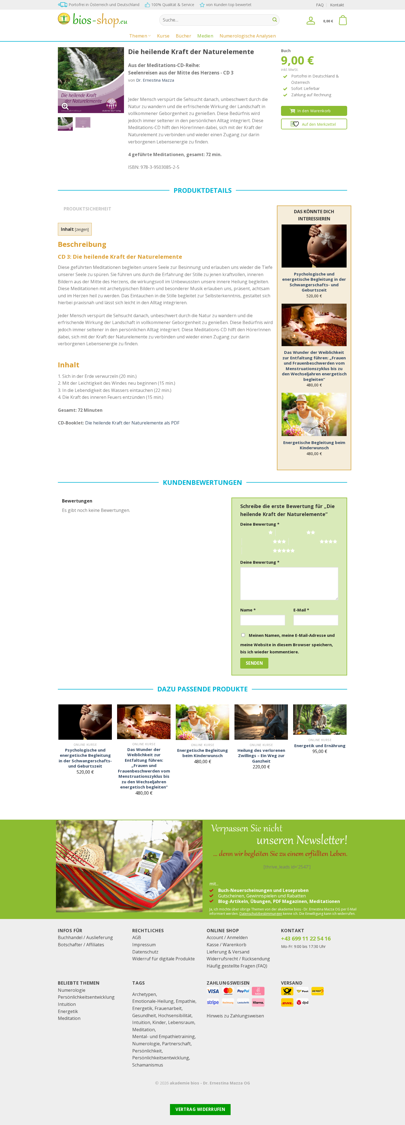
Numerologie (71, 990)
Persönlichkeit (147, 1051)
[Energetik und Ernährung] (319, 719)
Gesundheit (144, 1015)
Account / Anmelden (227, 937)
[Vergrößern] (65, 106)
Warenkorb (234, 945)
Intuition (67, 1004)
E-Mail (301, 610)
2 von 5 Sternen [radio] (291, 532)
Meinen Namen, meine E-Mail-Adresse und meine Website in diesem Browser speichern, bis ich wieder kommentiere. (287, 643)
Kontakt (337, 4)
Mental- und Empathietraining (163, 1036)
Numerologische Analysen (248, 36)
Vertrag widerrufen (200, 1109)
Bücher (183, 36)
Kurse (163, 36)
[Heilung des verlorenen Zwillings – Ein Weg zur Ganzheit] (261, 722)
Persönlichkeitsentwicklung (86, 997)
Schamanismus (147, 1065)
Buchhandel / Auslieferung (85, 937)
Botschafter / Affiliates (81, 945)
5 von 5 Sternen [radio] (257, 550)
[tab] (87, 211)
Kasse (213, 945)
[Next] (116, 80)
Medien (205, 36)
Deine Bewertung (259, 524)
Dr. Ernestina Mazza (155, 80)
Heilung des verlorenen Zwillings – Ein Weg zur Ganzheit (261, 756)
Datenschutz (145, 952)
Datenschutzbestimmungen (260, 913)
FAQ (320, 4)
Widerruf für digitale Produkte (163, 959)
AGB (136, 937)
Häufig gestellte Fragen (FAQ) (237, 966)
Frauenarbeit (168, 1008)
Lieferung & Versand (228, 952)
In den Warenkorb (314, 110)
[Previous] (66, 80)
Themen (138, 36)
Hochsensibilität (174, 1015)
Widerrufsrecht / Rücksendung (238, 959)
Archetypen (144, 994)
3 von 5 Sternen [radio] (257, 541)
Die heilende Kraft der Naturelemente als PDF (132, 423)
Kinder (159, 1022)
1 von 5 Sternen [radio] (252, 532)
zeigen (82, 229)
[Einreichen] (274, 20)
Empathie (185, 1001)
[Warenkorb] (342, 20)
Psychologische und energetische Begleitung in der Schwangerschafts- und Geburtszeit (314, 282)
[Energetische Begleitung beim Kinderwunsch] (314, 414)
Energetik (68, 1011)
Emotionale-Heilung (153, 1001)
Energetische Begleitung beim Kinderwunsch (314, 445)
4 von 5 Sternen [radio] (304, 541)
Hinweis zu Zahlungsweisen (235, 1016)
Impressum (144, 945)
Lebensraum (181, 1022)
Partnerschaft (176, 1044)
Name (248, 610)
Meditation (69, 1018)
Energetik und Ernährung (319, 745)
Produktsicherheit (87, 209)
